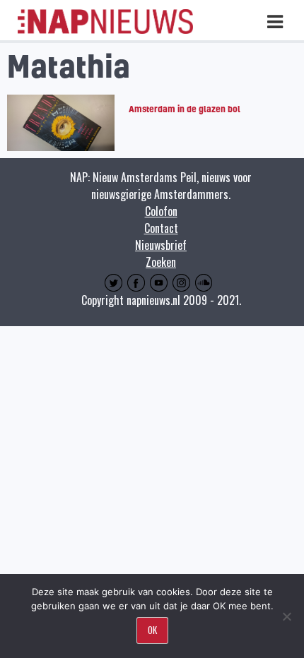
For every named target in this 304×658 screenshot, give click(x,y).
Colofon (161, 211)
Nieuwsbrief (161, 245)
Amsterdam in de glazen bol (184, 108)
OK (152, 630)
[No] (286, 616)
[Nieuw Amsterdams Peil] (105, 30)
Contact (161, 228)
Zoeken (161, 261)
